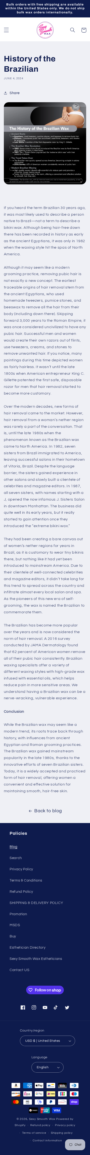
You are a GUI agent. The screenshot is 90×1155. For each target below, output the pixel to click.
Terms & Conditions (26, 880)
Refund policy (40, 1125)
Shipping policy (62, 1133)
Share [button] (15, 93)
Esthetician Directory (27, 947)
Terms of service (34, 1133)
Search (16, 858)
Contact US (19, 970)
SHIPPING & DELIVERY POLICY (36, 903)
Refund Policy (21, 891)
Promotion (18, 914)
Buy (13, 936)
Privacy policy (65, 1125)
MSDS (15, 925)
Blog (14, 847)
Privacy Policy (21, 869)
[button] (6, 30)
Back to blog (48, 811)
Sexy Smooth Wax (42, 1119)
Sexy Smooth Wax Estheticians (36, 959)
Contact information (47, 1140)
